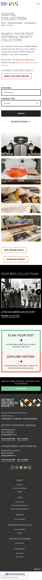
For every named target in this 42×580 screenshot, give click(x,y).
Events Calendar (20, 519)
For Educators (19, 543)
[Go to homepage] (21, 405)
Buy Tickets (22, 439)
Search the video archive (16, 76)
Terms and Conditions (31, 418)
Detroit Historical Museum (20, 505)
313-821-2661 (5, 455)
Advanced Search (19, 121)
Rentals (19, 492)
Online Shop (20, 553)
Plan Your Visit (19, 502)
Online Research (30, 23)
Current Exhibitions (20, 529)
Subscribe (21, 388)
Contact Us (19, 485)
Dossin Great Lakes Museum (20, 509)
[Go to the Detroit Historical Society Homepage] (10, 3)
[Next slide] (38, 292)
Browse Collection (10, 316)
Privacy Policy (7, 418)
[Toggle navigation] (38, 4)
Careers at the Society (20, 488)
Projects (19, 533)
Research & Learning (15, 23)
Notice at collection (10, 577)
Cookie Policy (18, 418)
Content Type (8, 98)
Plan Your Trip (8, 439)
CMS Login (37, 569)
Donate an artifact (16, 259)
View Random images (14, 250)
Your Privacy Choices (16, 574)
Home (3, 23)
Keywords (6, 88)
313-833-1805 (6, 434)
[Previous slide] (3, 292)
